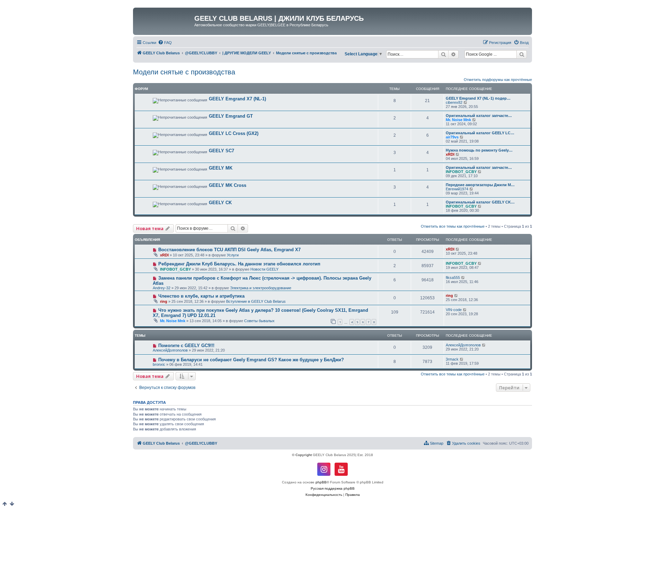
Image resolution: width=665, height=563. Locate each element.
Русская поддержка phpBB (333, 488)
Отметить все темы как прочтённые (453, 226)
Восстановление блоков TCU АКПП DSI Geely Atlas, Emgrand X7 (229, 249)
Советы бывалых (259, 321)
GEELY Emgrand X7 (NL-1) (237, 98)
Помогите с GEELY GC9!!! (186, 345)
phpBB (321, 482)
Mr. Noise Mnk (458, 120)
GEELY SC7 (221, 150)
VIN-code (454, 310)
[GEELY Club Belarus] (164, 20)
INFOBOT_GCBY (461, 172)
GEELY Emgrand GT (231, 116)
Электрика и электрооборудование (260, 288)
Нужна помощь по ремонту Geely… (479, 150)
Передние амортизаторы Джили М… (480, 185)
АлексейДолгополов (170, 350)
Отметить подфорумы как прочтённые (498, 80)
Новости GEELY (264, 269)
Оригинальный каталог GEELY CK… (480, 202)
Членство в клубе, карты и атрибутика (201, 296)
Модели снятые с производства (184, 72)
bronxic (159, 364)
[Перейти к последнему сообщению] (457, 249)
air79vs (452, 137)
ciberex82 (454, 102)
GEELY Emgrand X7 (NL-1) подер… (478, 98)
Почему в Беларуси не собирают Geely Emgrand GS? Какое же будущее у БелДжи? (251, 359)
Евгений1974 (457, 189)
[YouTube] (341, 469)
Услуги (233, 255)
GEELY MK (220, 168)
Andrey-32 (161, 288)
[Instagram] (323, 469)
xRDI (450, 154)
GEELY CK (220, 202)
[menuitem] (165, 42)
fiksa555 (453, 277)
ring (163, 301)
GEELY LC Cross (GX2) (233, 133)
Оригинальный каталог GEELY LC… (480, 133)
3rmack (452, 359)
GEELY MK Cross (227, 185)
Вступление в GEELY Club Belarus (256, 301)
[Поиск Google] (521, 54)
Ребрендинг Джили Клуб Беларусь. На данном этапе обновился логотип (239, 263)
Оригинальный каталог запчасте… (479, 115)
